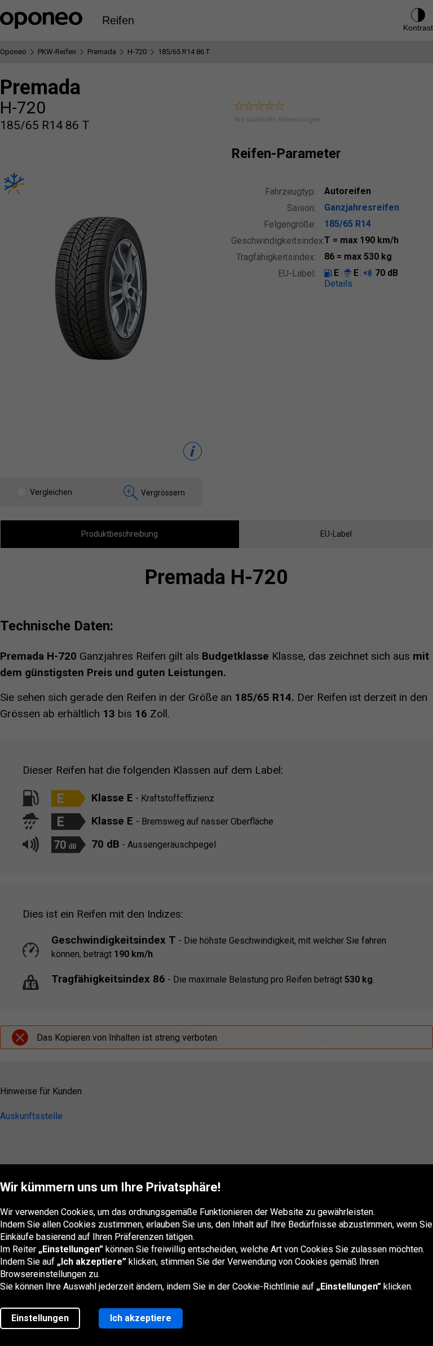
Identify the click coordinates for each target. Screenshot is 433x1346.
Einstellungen (40, 1318)
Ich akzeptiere (140, 1318)
